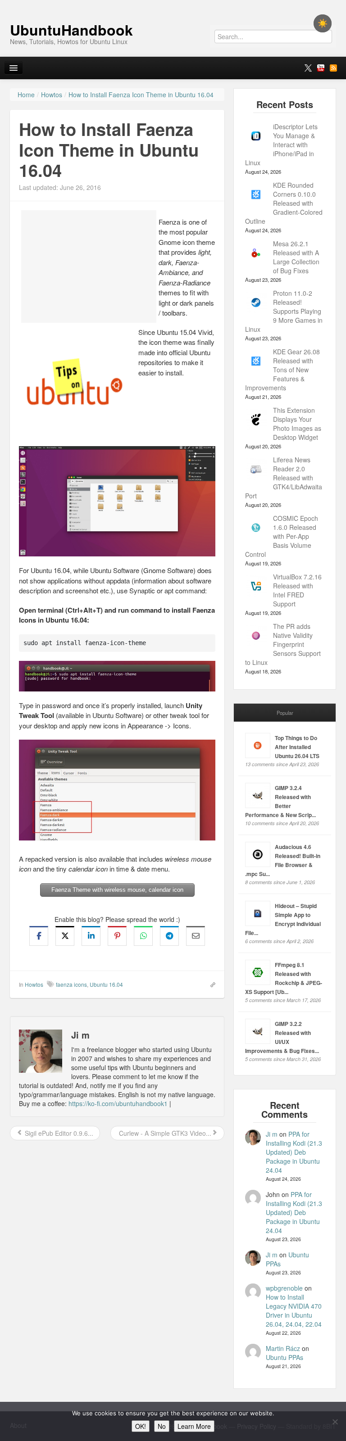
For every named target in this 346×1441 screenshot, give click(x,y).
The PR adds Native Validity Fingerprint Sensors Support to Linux (283, 644)
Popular (285, 712)
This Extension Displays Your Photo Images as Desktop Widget (297, 424)
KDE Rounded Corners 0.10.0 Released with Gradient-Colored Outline (284, 203)
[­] (173, 4)
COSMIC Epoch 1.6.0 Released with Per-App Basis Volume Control (281, 536)
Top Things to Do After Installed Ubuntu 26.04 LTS (297, 747)
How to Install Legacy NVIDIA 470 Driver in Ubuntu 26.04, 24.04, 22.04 (294, 1310)
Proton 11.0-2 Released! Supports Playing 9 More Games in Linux (284, 311)
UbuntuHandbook (71, 29)
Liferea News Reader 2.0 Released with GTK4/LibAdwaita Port (283, 477)
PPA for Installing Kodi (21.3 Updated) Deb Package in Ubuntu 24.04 (294, 1151)
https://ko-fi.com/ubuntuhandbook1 (118, 1103)
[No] (334, 1421)
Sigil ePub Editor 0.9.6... (58, 1133)
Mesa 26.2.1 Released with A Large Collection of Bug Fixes (296, 257)
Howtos (34, 984)
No (162, 1426)
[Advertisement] (88, 266)
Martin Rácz (283, 1348)
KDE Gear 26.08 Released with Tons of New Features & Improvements (282, 369)
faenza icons (71, 984)
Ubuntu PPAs (284, 1357)
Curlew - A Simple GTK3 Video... (164, 1133)
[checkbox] (323, 23)
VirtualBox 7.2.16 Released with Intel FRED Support (297, 590)
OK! (140, 1426)
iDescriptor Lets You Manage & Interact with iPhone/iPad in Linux (281, 144)
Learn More (194, 1426)
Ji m (272, 1133)
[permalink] (210, 984)
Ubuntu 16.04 (106, 984)
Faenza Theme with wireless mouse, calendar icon (117, 889)
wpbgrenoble (284, 1287)
